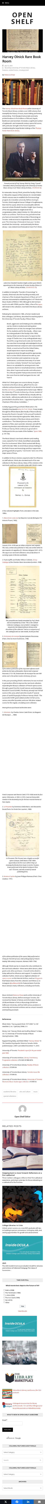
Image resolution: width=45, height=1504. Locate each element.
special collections (9, 1096)
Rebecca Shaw (18, 995)
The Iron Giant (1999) (12, 1298)
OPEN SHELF (22, 18)
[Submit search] (40, 1460)
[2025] (22, 1248)
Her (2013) (8, 1300)
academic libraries (9, 1092)
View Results (22, 1311)
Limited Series (13, 70)
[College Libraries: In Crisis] (22, 1204)
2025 (4, 1263)
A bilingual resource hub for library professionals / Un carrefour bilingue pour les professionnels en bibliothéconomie (27, 1405)
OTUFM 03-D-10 (31, 287)
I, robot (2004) (10, 1295)
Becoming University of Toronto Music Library (20, 68)
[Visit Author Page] (22, 1109)
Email (4, 1420)
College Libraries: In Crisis (12, 1225)
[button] (5, 3)
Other (7, 1302)
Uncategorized (24, 70)
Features (5, 70)
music (35, 1092)
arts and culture (24, 1092)
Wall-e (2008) (9, 1290)
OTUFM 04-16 (36, 188)
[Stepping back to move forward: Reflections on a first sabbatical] (22, 1150)
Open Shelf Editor (22, 1116)
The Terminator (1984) (12, 1293)
